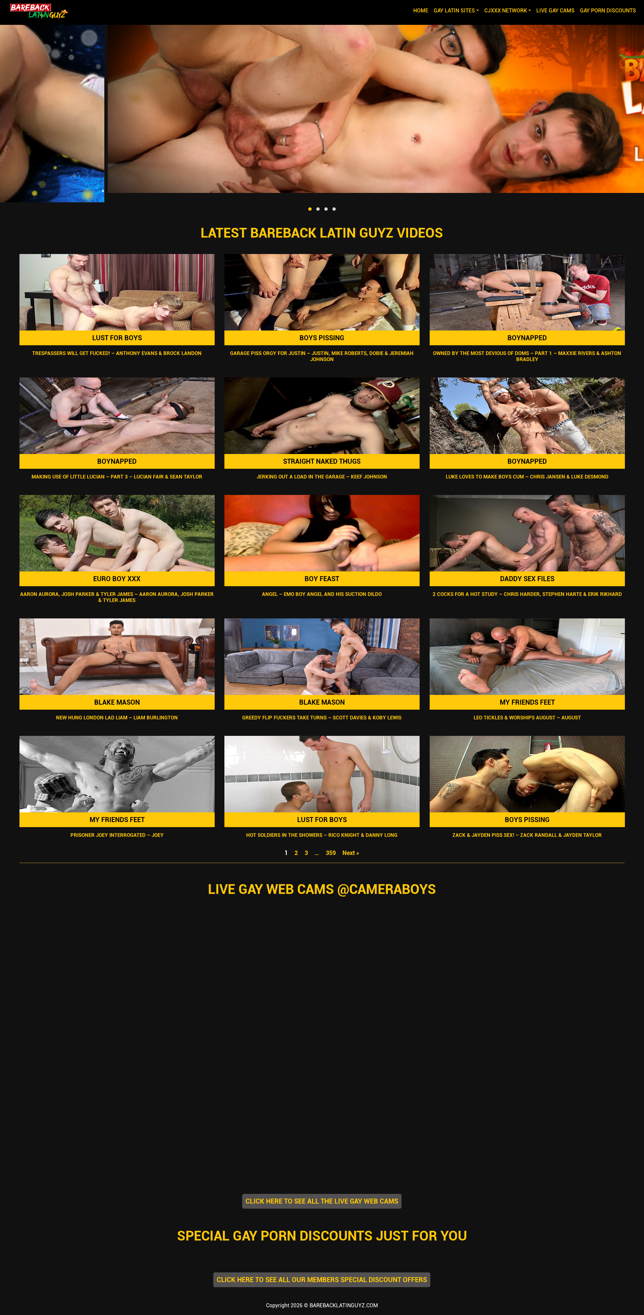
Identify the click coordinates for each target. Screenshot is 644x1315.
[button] (310, 209)
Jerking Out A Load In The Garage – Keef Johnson (322, 477)
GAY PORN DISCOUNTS (608, 10)
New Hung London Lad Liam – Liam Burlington (117, 718)
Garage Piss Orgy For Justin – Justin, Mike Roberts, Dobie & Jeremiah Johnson (322, 356)
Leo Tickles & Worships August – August (527, 718)
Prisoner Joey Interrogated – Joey (116, 835)
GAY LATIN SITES (454, 10)
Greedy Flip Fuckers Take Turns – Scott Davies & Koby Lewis (321, 718)
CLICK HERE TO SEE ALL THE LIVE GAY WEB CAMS (322, 1201)
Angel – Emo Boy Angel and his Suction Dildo (322, 594)
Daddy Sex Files (527, 579)
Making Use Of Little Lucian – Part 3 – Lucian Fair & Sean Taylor (117, 477)
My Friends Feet (527, 702)
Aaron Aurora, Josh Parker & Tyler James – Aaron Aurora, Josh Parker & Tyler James (117, 597)
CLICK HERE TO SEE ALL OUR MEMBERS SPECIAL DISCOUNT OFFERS (322, 1280)
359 (331, 852)
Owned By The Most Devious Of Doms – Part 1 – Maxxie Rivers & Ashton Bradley (527, 356)
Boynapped (527, 338)
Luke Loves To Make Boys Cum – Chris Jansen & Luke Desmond (527, 477)
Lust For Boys (117, 338)
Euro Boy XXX (117, 579)
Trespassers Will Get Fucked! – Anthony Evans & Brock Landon (117, 353)
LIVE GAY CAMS (555, 10)
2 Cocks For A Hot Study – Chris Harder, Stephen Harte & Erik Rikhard (527, 594)
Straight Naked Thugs (322, 461)
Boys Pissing (322, 338)
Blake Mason (117, 702)
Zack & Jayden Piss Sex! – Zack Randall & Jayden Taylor (527, 835)
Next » (350, 852)
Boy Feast (322, 579)
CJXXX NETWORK (505, 10)
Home (422, 10)
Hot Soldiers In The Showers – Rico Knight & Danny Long (321, 835)
